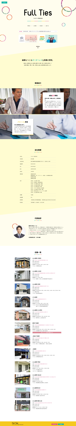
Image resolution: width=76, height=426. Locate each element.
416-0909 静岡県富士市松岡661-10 (40, 389)
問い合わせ (54, 424)
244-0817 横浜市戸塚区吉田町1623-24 (41, 363)
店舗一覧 (47, 25)
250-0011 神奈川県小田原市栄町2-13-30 (41, 260)
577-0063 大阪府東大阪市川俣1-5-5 (40, 299)
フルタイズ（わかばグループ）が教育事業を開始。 (39, 31)
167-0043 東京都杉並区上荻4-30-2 (40, 350)
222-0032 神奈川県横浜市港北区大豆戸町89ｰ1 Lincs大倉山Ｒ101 (45, 376)
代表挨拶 (41, 25)
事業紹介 (29, 25)
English (4, 2)
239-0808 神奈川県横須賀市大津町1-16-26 (41, 286)
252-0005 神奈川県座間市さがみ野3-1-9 (41, 312)
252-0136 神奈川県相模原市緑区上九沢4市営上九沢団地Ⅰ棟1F (45, 273)
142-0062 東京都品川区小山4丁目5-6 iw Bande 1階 (43, 402)
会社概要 (35, 25)
